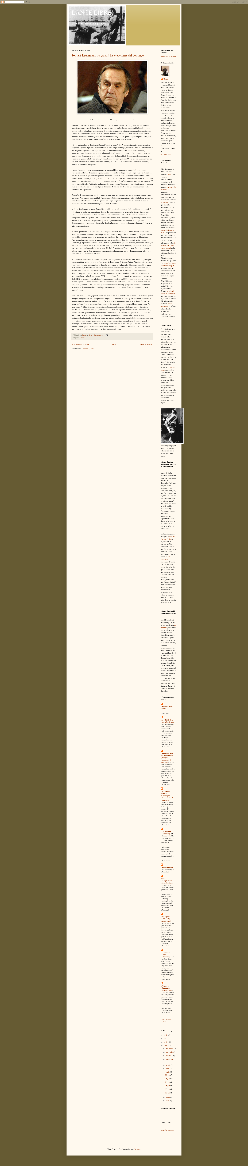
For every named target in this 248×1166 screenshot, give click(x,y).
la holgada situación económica (168, 292)
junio (168, 1072)
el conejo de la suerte (167, 707)
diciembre (170, 1048)
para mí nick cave (167, 722)
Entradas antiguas (146, 344)
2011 (166, 1038)
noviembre (170, 1052)
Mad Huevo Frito (166, 1020)
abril (168, 1100)
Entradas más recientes (80, 344)
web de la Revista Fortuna (168, 537)
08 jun (167, 1093)
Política (82, 338)
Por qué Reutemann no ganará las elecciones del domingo (108, 55)
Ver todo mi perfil (167, 154)
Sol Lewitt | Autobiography (167, 920)
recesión (170, 174)
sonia (163, 878)
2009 (166, 1045)
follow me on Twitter (168, 56)
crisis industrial (166, 305)
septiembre (170, 1059)
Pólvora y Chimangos (165, 987)
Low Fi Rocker (167, 719)
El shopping (165, 833)
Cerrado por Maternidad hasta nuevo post (167, 797)
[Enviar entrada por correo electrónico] (107, 335)
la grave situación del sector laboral (168, 245)
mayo (168, 1097)
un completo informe (167, 558)
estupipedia (165, 916)
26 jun (167, 1082)
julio (168, 1068)
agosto (168, 1065)
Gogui (165, 79)
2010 (166, 1042)
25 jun (167, 1085)
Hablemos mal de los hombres (167, 754)
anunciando (165, 202)
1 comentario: (99, 335)
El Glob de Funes (165, 953)
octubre (169, 1055)
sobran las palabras (171, 1128)
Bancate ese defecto (165, 792)
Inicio (114, 344)
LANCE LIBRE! (93, 12)
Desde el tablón (167, 867)
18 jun (167, 1089)
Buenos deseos (166, 990)
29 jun (167, 1075)
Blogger (137, 1149)
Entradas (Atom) (88, 348)
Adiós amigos (166, 956)
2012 (166, 1035)
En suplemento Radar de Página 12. (167, 882)
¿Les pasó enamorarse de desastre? (166, 759)
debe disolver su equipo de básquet (168, 264)
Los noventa (166, 831)
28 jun (167, 1078)
